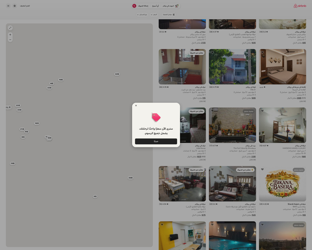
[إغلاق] (136, 106)
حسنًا (156, 141)
